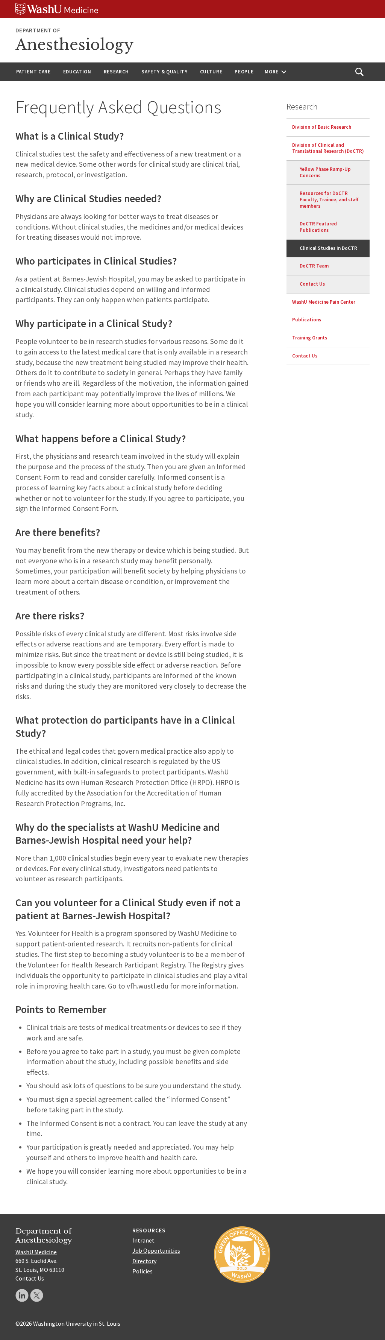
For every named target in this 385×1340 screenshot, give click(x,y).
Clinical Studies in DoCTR (328, 248)
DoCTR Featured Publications (318, 227)
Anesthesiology (74, 44)
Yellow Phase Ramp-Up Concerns (325, 172)
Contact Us (312, 284)
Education (77, 71)
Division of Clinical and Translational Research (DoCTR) (328, 148)
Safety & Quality (164, 71)
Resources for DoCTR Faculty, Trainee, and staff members (329, 199)
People (244, 71)
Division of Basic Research (321, 127)
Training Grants (309, 338)
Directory (144, 1261)
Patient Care (33, 71)
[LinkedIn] (22, 1295)
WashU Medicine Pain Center (323, 302)
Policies (142, 1271)
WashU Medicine (36, 1252)
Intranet (143, 1240)
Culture (211, 71)
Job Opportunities (156, 1250)
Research (116, 71)
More (272, 71)
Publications (306, 319)
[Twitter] (36, 1295)
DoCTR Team (314, 266)
